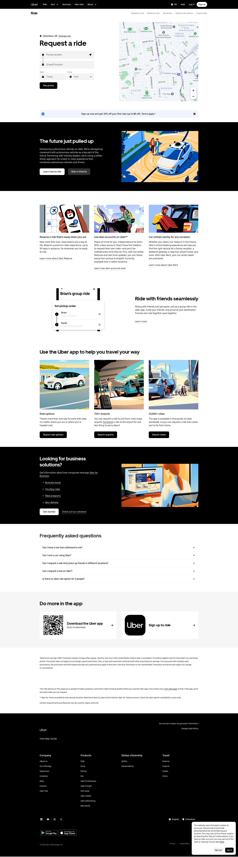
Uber (34, 4)
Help (183, 4)
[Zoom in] (193, 90)
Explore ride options (184, 13)
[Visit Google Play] (49, 833)
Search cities (159, 434)
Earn (53, 4)
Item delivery (51, 502)
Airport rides (201, 13)
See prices (167, 13)
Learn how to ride (52, 171)
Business (67, 4)
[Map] (158, 61)
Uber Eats (79, 4)
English (175, 819)
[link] (119, 114)
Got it (229, 850)
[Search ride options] (64, 384)
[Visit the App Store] (68, 833)
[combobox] (46, 54)
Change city (64, 36)
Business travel (53, 482)
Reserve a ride (153, 13)
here (222, 842)
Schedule (108, 422)
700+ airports (102, 413)
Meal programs (53, 495)
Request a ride (137, 13)
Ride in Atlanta (79, 171)
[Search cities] (173, 384)
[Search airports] (119, 384)
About (90, 4)
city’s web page (170, 689)
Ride (45, 4)
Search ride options (53, 434)
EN (175, 4)
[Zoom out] (193, 96)
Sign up (201, 4)
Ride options (47, 413)
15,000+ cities (157, 413)
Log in (191, 4)
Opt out (218, 850)
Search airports (106, 434)
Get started (49, 511)
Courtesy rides (52, 489)
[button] (90, 54)
